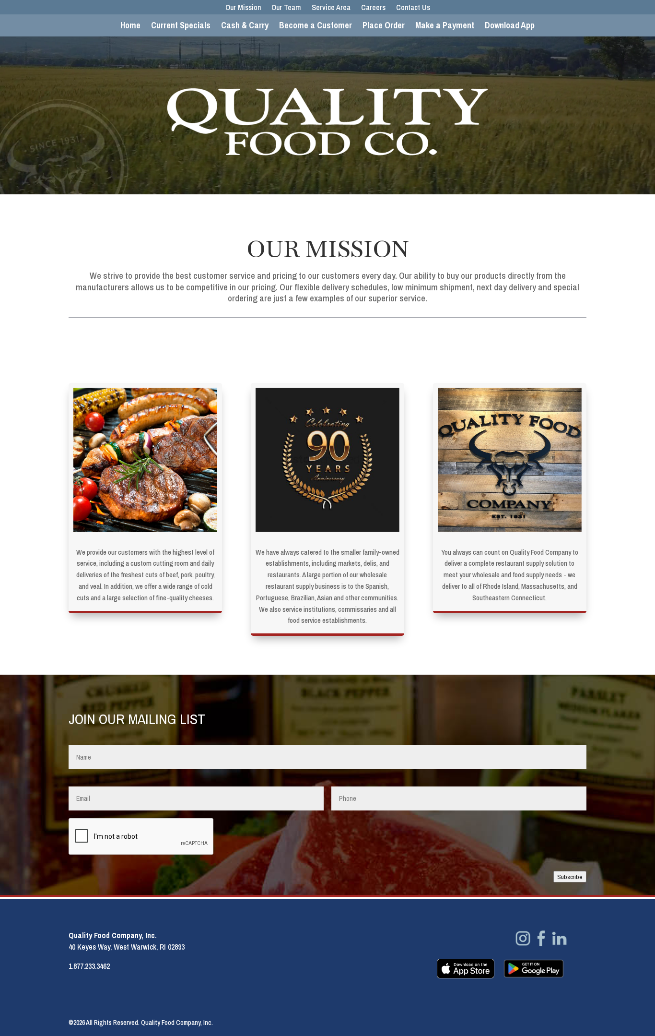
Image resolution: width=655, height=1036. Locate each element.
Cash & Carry (245, 26)
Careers (373, 8)
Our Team (286, 8)
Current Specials (181, 26)
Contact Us (413, 8)
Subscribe (570, 876)
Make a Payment (444, 26)
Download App (510, 26)
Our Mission (243, 8)
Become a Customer (315, 26)
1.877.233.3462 (89, 966)
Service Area (331, 8)
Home (130, 26)
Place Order (384, 26)
